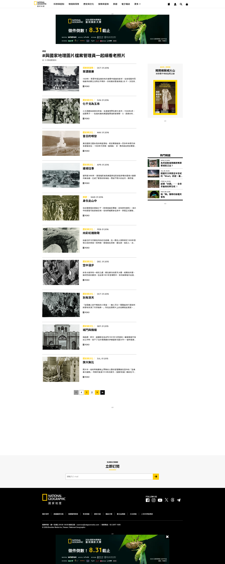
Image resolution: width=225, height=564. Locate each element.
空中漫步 (88, 265)
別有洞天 (88, 297)
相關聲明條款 (73, 514)
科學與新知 (59, 4)
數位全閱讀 (121, 514)
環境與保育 (74, 4)
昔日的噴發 (90, 136)
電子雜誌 (126, 4)
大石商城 (133, 514)
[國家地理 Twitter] (166, 500)
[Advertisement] (165, 136)
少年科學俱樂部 (147, 514)
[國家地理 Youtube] (160, 500)
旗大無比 (88, 362)
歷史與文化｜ (89, 100)
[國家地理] (40, 6)
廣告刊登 (97, 514)
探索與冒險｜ (89, 68)
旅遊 (115, 4)
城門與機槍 (90, 330)
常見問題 (86, 514)
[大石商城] (187, 4)
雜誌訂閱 (109, 514)
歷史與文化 (88, 4)
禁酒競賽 (88, 71)
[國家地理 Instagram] (153, 500)
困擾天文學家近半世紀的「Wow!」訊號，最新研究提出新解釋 (172, 176)
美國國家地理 (58, 514)
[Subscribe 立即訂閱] (156, 477)
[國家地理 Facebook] (147, 500)
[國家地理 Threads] (172, 500)
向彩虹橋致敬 (91, 233)
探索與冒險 (103, 4)
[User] (175, 4)
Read (87, 86)
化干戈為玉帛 (91, 104)
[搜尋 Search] (181, 4)
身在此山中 (90, 201)
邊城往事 (88, 168)
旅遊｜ (86, 197)
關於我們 (45, 514)
